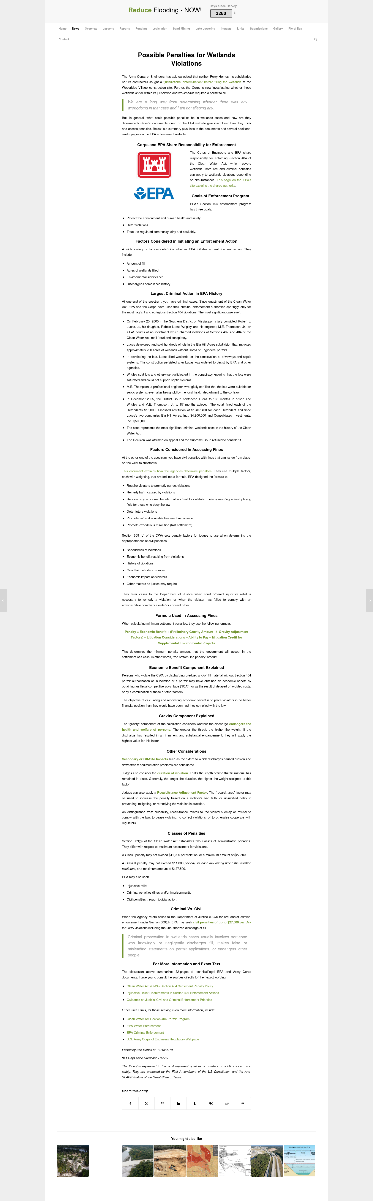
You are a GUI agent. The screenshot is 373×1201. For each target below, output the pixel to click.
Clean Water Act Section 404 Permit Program (158, 1018)
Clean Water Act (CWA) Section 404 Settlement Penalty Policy (170, 986)
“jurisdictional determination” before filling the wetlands (202, 81)
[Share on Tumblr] (195, 1103)
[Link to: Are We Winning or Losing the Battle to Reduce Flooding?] (267, 1161)
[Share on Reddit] (227, 1103)
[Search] (314, 39)
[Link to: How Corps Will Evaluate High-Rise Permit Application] (235, 1161)
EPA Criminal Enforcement (145, 1032)
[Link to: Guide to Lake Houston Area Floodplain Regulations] (73, 1161)
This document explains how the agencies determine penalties (167, 471)
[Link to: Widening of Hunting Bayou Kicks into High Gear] (105, 1161)
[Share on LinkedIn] (179, 1103)
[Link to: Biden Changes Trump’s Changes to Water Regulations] (137, 1161)
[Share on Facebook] (130, 1103)
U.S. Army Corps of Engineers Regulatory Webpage (163, 1039)
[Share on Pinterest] (163, 1103)
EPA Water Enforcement (144, 1025)
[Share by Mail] (243, 1103)
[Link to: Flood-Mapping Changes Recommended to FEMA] (299, 1161)
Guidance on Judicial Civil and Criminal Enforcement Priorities (169, 999)
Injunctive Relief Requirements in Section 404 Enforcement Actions (173, 992)
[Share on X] (147, 1103)
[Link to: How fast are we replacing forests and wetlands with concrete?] (202, 1161)
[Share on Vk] (211, 1103)
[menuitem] (62, 28)
